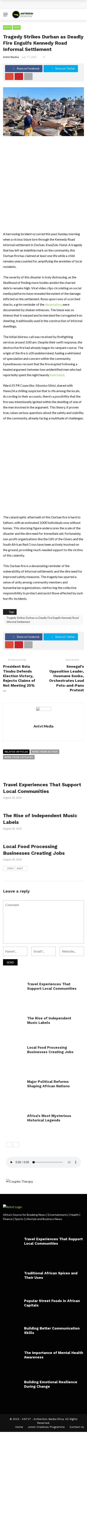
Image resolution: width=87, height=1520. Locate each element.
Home (19, 1426)
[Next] (16, 1144)
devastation (53, 304)
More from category (19, 757)
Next (20, 868)
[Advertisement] (43, 186)
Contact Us (77, 1426)
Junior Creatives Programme (46, 1426)
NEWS (17, 27)
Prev (10, 868)
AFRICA (7, 27)
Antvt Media (11, 57)
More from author (45, 751)
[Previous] (9, 1144)
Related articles (16, 751)
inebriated (57, 375)
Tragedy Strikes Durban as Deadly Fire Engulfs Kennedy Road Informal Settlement (42, 619)
